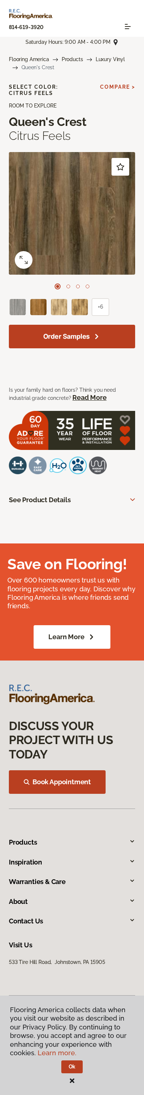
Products (72, 59)
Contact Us (26, 921)
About (18, 901)
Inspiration (25, 862)
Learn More (66, 637)
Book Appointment (61, 782)
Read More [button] (89, 397)
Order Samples (66, 336)
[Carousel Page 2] (68, 286)
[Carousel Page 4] (87, 286)
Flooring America (29, 59)
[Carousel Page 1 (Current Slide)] (58, 286)
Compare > (117, 87)
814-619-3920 (26, 27)
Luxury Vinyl (110, 59)
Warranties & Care (37, 881)
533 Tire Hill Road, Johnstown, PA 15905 (57, 962)
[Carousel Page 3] (78, 286)
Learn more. (57, 1053)
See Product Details (40, 500)
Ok (72, 1067)
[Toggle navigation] (127, 26)
